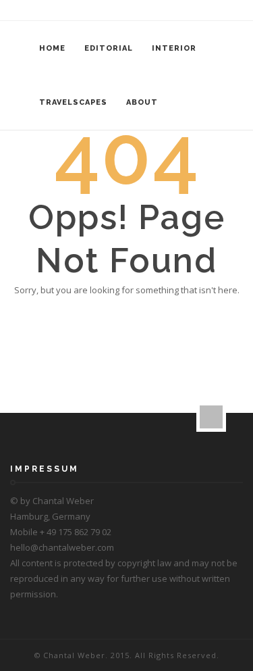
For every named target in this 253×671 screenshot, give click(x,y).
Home (52, 48)
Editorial (108, 48)
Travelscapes (73, 102)
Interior (174, 48)
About (142, 102)
